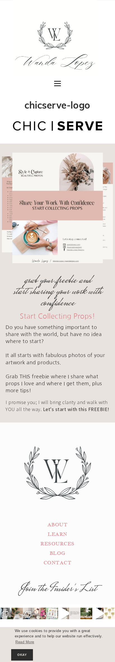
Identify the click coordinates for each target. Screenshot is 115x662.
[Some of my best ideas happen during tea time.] (98, 613)
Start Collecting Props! (57, 316)
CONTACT (58, 563)
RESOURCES (57, 544)
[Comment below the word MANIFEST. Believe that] (74, 613)
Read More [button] (24, 642)
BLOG (57, 553)
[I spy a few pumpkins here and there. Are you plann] (40, 613)
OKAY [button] (22, 654)
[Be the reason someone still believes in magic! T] (17, 613)
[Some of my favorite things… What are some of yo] (52, 613)
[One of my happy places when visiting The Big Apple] (5, 613)
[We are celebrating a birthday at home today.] (109, 613)
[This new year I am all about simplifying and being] (28, 613)
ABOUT (57, 525)
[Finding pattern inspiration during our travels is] (63, 613)
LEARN (57, 534)
